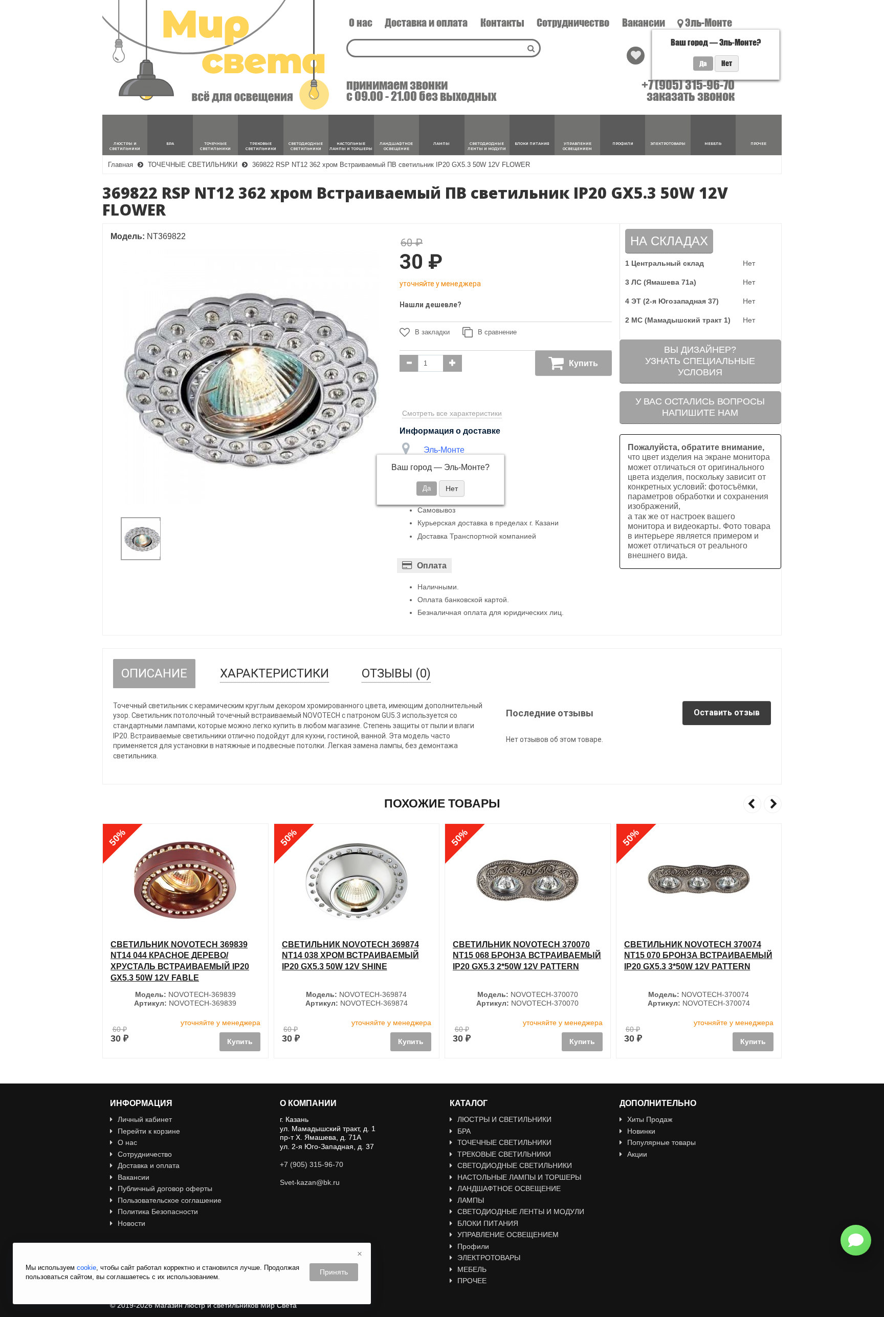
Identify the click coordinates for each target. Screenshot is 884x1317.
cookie (86, 1267)
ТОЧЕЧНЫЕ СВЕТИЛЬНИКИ (504, 1142)
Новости (131, 1223)
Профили (473, 1246)
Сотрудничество (573, 22)
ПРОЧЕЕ (472, 1281)
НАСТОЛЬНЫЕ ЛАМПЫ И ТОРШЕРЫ (519, 1177)
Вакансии (643, 22)
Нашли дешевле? (430, 305)
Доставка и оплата (426, 22)
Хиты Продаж (649, 1119)
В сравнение (497, 332)
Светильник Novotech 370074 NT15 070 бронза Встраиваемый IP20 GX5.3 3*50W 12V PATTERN (698, 955)
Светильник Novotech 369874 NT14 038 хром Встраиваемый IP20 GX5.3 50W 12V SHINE (350, 955)
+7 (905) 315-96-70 (688, 85)
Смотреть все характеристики (452, 413)
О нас (360, 22)
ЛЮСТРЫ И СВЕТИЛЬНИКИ (504, 1119)
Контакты (502, 22)
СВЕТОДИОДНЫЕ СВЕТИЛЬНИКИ (514, 1165)
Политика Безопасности (158, 1211)
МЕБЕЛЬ (472, 1269)
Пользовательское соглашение (170, 1200)
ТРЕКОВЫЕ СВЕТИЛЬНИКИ (504, 1154)
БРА (464, 1131)
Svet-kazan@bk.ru (310, 1182)
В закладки (432, 332)
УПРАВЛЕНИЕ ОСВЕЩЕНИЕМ (508, 1234)
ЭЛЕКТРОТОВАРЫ (488, 1258)
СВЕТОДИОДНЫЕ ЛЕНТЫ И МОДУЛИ (520, 1211)
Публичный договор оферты (165, 1188)
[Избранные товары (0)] (635, 56)
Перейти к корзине (149, 1131)
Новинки (641, 1131)
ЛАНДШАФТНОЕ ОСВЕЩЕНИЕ (509, 1188)
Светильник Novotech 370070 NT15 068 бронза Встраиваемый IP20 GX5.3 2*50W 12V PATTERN (527, 955)
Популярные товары (661, 1142)
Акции (637, 1154)
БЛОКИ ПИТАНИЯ (487, 1223)
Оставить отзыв (727, 712)
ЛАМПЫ (470, 1200)
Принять (334, 1272)
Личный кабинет (145, 1119)
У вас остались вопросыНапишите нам (700, 407)
